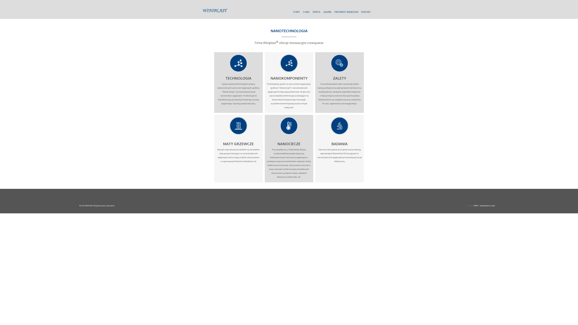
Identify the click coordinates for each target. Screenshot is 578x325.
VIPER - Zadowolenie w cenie (484, 206)
